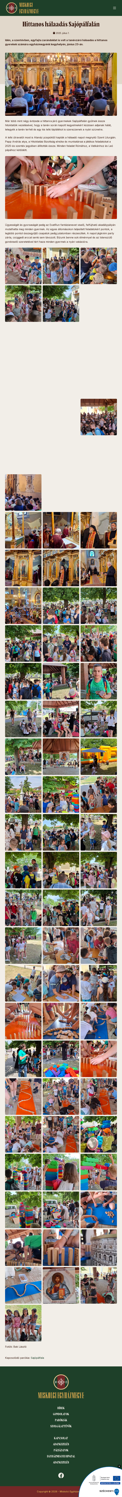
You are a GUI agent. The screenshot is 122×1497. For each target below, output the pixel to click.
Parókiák (61, 1420)
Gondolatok (61, 1414)
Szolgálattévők (61, 1426)
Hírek (61, 1408)
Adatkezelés (61, 1444)
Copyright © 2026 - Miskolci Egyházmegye (61, 1491)
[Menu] (114, 8)
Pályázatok (61, 1450)
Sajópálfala (37, 1357)
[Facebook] (61, 1475)
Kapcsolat (61, 1438)
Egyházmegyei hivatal (61, 1456)
